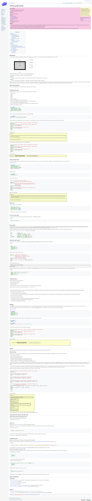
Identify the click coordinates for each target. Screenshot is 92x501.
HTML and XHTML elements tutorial (37, 441)
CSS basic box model (14, 492)
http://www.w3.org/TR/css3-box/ (21, 73)
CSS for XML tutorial (14, 18)
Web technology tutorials (33, 494)
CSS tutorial (13, 13)
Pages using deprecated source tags (19, 494)
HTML (46, 441)
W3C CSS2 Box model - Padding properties (78, 306)
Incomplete (27, 494)
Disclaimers (20, 499)
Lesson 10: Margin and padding (25, 486)
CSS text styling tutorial (28, 450)
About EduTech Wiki (16, 499)
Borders (12, 485)
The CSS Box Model (14, 481)
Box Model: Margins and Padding (20, 485)
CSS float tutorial (13, 16)
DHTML (12, 19)
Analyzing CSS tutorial (15, 419)
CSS (38, 494)
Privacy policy (11, 499)
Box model (12, 491)
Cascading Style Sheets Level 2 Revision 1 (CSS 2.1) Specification (31, 491)
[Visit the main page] (4, 4)
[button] (74, 3)
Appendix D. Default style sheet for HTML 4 (18, 230)
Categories (11, 494)
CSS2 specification (53, 227)
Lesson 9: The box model (14, 486)
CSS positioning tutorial (14, 17)
